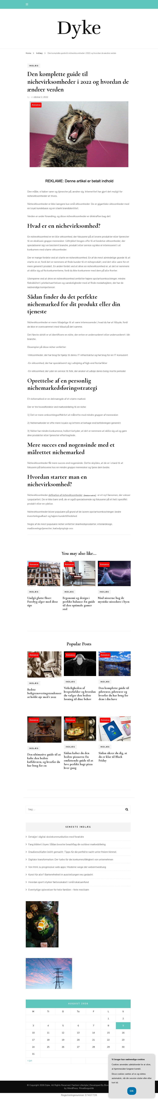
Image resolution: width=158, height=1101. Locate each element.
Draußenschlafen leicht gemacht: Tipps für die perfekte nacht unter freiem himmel (72, 852)
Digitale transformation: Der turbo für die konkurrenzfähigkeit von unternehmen (70, 859)
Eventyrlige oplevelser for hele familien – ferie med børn (58, 889)
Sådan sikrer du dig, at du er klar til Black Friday (113, 756)
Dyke (79, 27)
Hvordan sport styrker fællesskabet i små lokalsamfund (58, 882)
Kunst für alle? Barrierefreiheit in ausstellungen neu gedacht (60, 874)
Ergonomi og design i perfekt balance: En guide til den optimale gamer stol (79, 603)
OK (132, 1091)
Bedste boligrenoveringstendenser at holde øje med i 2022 (44, 693)
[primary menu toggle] (28, 4)
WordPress (72, 1088)
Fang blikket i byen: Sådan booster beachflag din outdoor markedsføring (67, 844)
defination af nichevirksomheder (65, 495)
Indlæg (33, 65)
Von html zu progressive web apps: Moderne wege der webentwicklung (67, 867)
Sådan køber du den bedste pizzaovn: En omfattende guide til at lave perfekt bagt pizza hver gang (78, 760)
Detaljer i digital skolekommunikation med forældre (56, 837)
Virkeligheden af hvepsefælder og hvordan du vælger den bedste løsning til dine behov (80, 693)
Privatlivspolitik (86, 1088)
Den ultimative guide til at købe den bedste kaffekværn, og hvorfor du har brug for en (44, 760)
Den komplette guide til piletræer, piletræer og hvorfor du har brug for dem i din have (114, 693)
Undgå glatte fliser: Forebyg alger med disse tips (42, 601)
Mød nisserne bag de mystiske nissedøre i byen (113, 600)
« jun (29, 1060)
